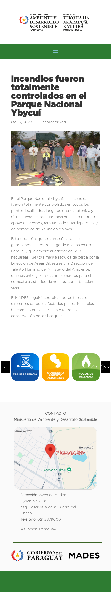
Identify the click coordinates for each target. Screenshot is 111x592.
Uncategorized (52, 122)
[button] (5, 367)
